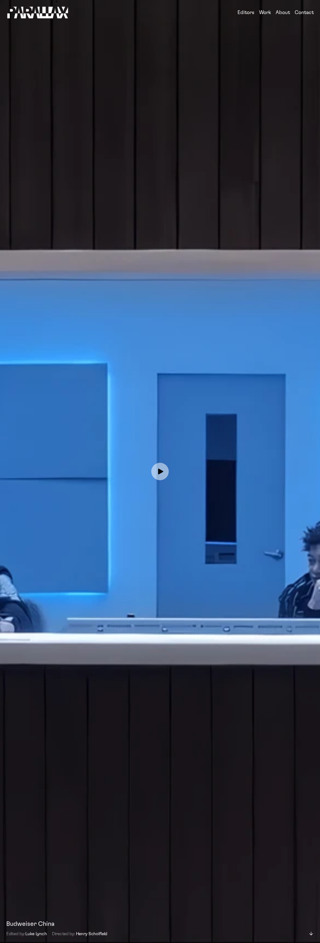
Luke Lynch (36, 934)
